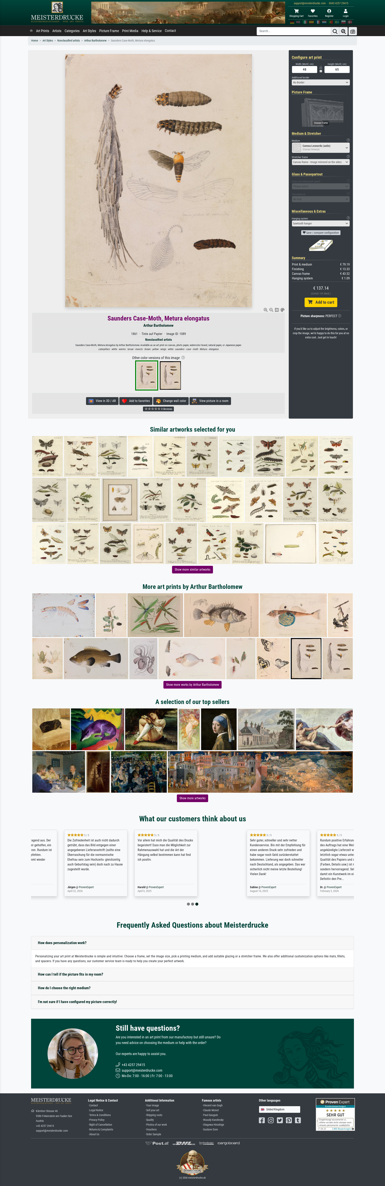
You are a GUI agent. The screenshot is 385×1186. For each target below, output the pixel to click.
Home (34, 40)
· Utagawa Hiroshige (213, 1124)
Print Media (130, 31)
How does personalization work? (62, 942)
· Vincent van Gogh (212, 1105)
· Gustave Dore (210, 1129)
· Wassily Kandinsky (213, 1120)
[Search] (335, 31)
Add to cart (323, 302)
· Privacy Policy (96, 1120)
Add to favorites (138, 401)
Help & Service (152, 31)
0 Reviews (166, 409)
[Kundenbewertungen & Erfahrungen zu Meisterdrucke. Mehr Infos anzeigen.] (335, 1114)
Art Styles (89, 31)
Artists (56, 31)
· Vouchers (151, 1129)
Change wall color (173, 401)
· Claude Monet (210, 1110)
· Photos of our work (156, 1124)
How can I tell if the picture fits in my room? (70, 974)
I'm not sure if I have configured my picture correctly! (77, 1001)
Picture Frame (109, 31)
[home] (31, 31)
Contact (170, 31)
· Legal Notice (95, 1110)
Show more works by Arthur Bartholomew (192, 685)
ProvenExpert (77, 887)
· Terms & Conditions (99, 1115)
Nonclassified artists (68, 40)
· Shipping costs (153, 1115)
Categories (72, 31)
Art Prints (42, 31)
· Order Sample (153, 1134)
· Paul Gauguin (210, 1115)
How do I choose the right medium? (64, 988)
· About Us (93, 1134)
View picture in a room (212, 401)
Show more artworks (192, 798)
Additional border (300, 77)
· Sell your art (152, 1110)
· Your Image (152, 1105)
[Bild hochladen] (353, 31)
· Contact (93, 1105)
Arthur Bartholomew (95, 40)
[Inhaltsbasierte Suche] (343, 31)
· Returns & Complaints (100, 1129)
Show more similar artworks (192, 569)
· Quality (149, 1120)
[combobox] (321, 82)
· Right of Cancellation (100, 1124)
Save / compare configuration (322, 232)
